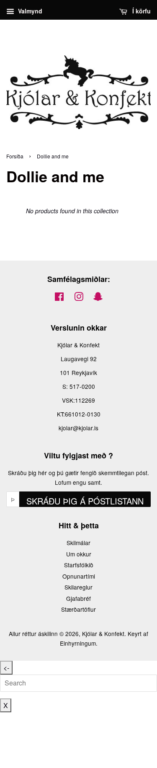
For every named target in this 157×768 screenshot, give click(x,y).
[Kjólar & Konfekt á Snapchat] (98, 298)
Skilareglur (78, 587)
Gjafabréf (78, 598)
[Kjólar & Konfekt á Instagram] (78, 298)
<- (6, 667)
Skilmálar (78, 542)
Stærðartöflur (78, 609)
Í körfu (141, 11)
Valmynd (29, 11)
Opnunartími (78, 576)
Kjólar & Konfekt (103, 633)
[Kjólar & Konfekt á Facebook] (59, 298)
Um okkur (78, 554)
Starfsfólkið (78, 565)
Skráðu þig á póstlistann (85, 501)
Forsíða (14, 156)
